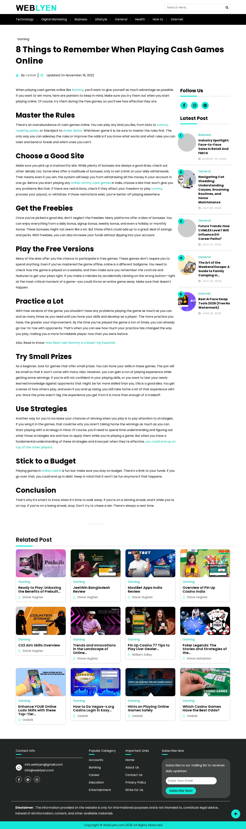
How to (158, 19)
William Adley (142, 654)
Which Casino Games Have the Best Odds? (202, 708)
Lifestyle (101, 19)
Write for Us (134, 790)
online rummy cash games (91, 183)
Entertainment (100, 790)
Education (96, 782)
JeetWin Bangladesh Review (91, 589)
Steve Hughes (32, 597)
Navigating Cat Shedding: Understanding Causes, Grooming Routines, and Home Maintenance (213, 189)
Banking (95, 767)
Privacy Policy (135, 782)
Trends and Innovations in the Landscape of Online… (94, 649)
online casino (51, 470)
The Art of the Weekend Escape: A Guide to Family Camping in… (214, 269)
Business (81, 19)
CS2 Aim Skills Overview (39, 645)
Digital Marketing (54, 19)
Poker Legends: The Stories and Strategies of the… (205, 649)
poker (33, 130)
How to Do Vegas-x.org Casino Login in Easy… (93, 708)
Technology (25, 19)
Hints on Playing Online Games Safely (148, 708)
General (121, 19)
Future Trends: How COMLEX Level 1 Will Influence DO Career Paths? (214, 232)
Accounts (96, 760)
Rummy (77, 90)
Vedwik (31, 75)
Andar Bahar (72, 130)
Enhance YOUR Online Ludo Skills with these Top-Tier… (37, 710)
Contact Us (133, 775)
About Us (132, 767)
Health (140, 19)
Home (129, 760)
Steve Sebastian (199, 658)
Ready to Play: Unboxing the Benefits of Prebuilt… (39, 589)
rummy (162, 125)
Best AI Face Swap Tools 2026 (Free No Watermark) (214, 303)
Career (94, 775)
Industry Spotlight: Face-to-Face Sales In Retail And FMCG (213, 146)
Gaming (23, 39)
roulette (22, 130)
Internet (177, 19)
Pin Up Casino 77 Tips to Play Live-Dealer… (149, 647)
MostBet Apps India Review (145, 589)
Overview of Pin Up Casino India (199, 589)
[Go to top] (235, 813)
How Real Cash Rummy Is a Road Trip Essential (80, 343)
